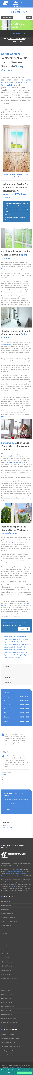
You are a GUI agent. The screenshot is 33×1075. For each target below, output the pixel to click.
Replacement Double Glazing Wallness (15, 652)
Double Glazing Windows (9, 922)
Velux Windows (6, 958)
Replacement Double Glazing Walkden (15, 650)
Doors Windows (7, 930)
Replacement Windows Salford (13, 657)
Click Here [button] (28, 1069)
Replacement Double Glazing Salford (15, 637)
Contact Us (23, 629)
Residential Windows (8, 913)
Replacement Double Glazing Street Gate (16, 639)
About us (6, 666)
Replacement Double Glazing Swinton (15, 642)
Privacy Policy (26, 1067)
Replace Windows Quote (9, 978)
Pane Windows (6, 946)
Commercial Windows (8, 917)
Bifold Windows (6, 934)
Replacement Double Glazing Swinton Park (16, 644)
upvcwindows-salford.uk (9, 1055)
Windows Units (6, 970)
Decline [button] (8, 1072)
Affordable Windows (8, 1006)
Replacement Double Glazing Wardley (15, 655)
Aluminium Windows (8, 994)
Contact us (7, 682)
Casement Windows (8, 1002)
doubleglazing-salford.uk (9, 1051)
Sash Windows (6, 905)
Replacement (6, 909)
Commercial (7, 672)
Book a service (7, 17)
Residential (7, 677)
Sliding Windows (7, 1010)
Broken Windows (7, 974)
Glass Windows (6, 926)
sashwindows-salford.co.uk (10, 1039)
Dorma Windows (7, 962)
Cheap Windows (7, 966)
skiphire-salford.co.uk (8, 1043)
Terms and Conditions (15, 1067)
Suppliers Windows (7, 1014)
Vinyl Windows (6, 990)
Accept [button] (24, 1072)
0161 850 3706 (17, 33)
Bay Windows (6, 954)
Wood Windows (7, 998)
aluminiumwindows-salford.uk (11, 1047)
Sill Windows (6, 950)
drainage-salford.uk (8, 1034)
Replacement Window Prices (10, 1022)
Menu (29, 17)
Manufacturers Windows (9, 1018)
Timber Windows (7, 901)
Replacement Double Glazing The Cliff (15, 647)
